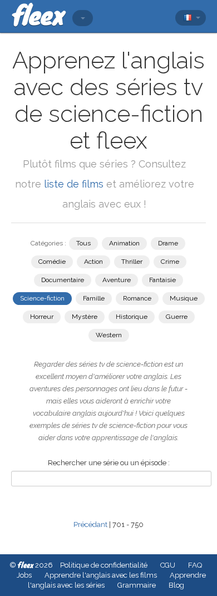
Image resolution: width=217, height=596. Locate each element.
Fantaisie (162, 280)
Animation (124, 243)
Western (109, 335)
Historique (131, 317)
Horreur (41, 317)
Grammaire (136, 585)
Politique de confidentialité (103, 565)
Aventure (116, 280)
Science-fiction (42, 298)
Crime (170, 261)
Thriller (131, 261)
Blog (176, 585)
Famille (94, 298)
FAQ (195, 565)
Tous (83, 243)
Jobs (24, 575)
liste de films (73, 184)
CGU (167, 565)
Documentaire (62, 280)
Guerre (177, 317)
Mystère (84, 317)
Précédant (90, 524)
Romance (137, 298)
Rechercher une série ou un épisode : (109, 463)
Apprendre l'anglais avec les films (101, 575)
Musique (184, 298)
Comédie (52, 261)
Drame (168, 243)
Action (93, 261)
